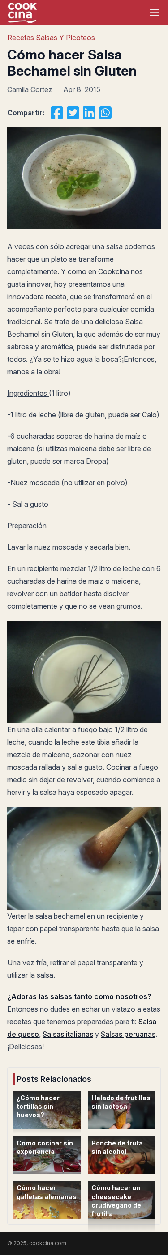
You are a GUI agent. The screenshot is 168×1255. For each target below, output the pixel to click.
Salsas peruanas (128, 1034)
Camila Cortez (29, 89)
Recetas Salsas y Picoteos (51, 37)
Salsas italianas (68, 1034)
